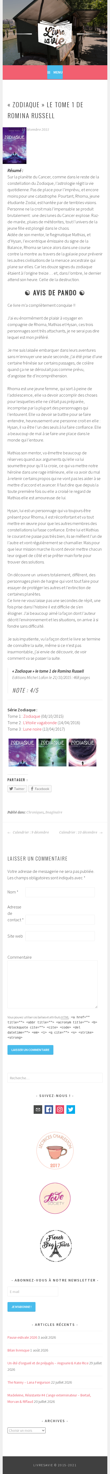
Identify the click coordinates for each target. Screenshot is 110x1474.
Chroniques (35, 812)
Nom (12, 892)
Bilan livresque (18, 1350)
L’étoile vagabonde (40, 722)
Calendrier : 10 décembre (78, 832)
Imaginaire (53, 812)
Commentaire (16, 957)
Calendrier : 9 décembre (30, 832)
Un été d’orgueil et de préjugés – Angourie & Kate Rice (47, 1363)
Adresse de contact (15, 913)
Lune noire (32, 729)
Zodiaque (31, 716)
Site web (15, 936)
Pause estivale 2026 (22, 1337)
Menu (58, 72)
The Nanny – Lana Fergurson (28, 1382)
